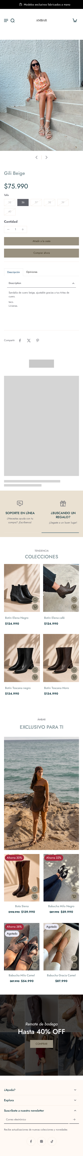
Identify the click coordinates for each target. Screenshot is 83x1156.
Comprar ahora (41, 253)
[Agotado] (34, 966)
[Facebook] (31, 1141)
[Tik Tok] (52, 1141)
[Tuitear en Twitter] (28, 340)
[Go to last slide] (36, 157)
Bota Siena (22, 906)
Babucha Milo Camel (22, 975)
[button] (41, 241)
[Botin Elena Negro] (22, 588)
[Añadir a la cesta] (35, 607)
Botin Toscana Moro (56, 688)
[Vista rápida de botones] (35, 599)
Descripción (13, 272)
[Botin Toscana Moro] (61, 658)
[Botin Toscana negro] (22, 658)
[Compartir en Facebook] (20, 340)
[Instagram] (41, 1141)
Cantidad (11, 221)
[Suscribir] (74, 1120)
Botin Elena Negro (16, 618)
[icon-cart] (74, 20)
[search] (12, 20)
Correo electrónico (16, 1119)
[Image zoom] (41, 95)
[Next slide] (47, 157)
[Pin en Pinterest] (37, 340)
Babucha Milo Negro (61, 906)
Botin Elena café (54, 618)
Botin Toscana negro (18, 688)
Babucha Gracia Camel (61, 975)
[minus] (8, 229)
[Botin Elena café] (61, 588)
